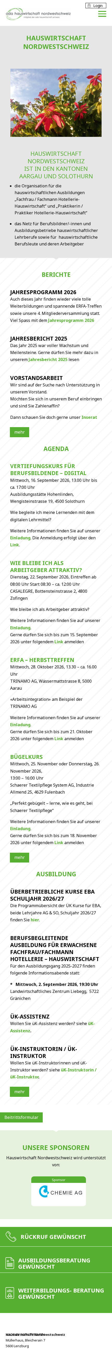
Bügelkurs (26, 756)
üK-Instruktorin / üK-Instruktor (43, 1052)
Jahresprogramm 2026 (43, 292)
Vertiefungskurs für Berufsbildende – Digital (48, 469)
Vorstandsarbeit (36, 378)
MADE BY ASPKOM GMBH (25, 1334)
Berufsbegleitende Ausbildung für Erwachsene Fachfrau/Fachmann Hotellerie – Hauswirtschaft (54, 948)
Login (95, 5)
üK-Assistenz (29, 1016)
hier (35, 920)
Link (14, 545)
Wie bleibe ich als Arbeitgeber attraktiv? (46, 566)
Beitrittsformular (21, 1117)
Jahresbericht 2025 (38, 338)
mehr (19, 432)
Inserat (89, 417)
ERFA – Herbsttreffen (42, 659)
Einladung (20, 538)
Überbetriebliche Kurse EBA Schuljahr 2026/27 (52, 895)
